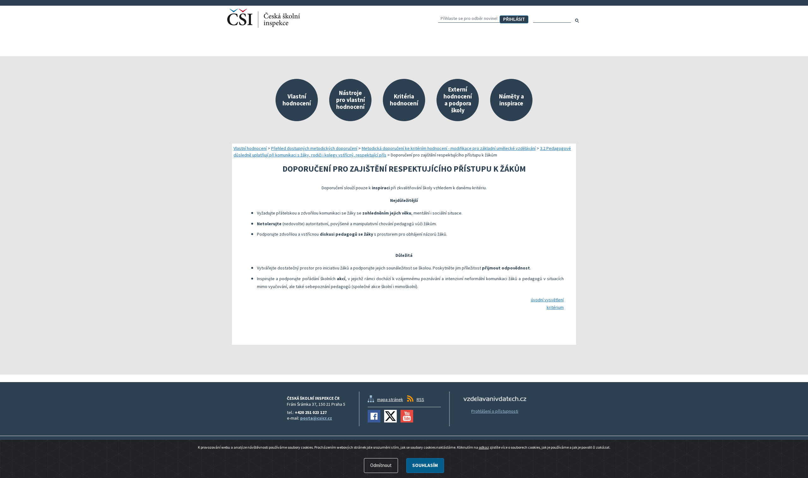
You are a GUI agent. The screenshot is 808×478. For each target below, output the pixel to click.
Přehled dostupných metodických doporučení (314, 148)
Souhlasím (425, 465)
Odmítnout (381, 465)
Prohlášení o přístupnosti (494, 411)
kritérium (555, 307)
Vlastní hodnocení (250, 148)
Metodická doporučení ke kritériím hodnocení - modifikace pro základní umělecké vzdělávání (449, 148)
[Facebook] (374, 416)
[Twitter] (390, 416)
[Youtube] (407, 416)
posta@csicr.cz (316, 418)
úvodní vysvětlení (547, 300)
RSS (420, 399)
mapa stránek (390, 399)
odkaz (484, 447)
